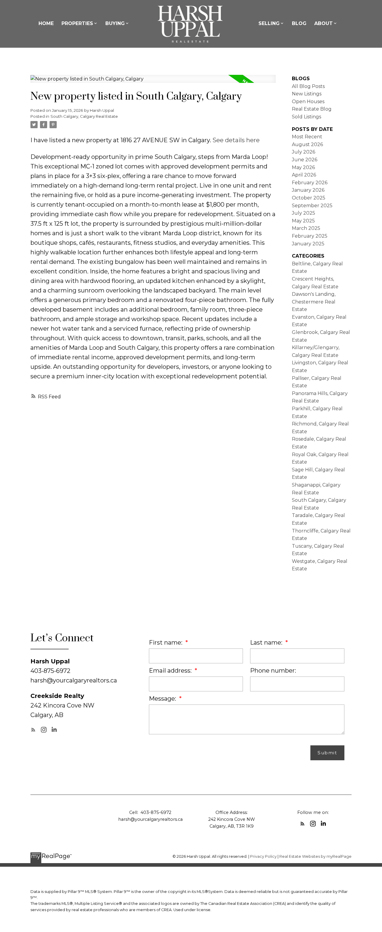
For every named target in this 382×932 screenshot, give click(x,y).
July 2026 (303, 152)
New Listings (306, 94)
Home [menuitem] (46, 23)
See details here (236, 140)
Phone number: (273, 670)
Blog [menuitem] (299, 23)
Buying (115, 23)
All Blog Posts (308, 86)
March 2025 (306, 228)
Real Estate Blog (312, 109)
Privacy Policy (263, 856)
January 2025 (308, 244)
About (323, 23)
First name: (166, 642)
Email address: (171, 670)
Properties (77, 23)
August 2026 (307, 144)
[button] (33, 730)
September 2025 (312, 205)
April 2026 (304, 175)
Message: (163, 698)
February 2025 (309, 236)
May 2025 (303, 221)
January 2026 (308, 190)
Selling (269, 23)
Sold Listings (306, 117)
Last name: (267, 642)
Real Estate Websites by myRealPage (315, 856)
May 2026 (303, 167)
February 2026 (309, 182)
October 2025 (308, 198)
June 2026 (304, 159)
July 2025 (303, 213)
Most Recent (307, 137)
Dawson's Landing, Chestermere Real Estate (313, 301)
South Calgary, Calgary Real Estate (84, 116)
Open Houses (308, 101)
